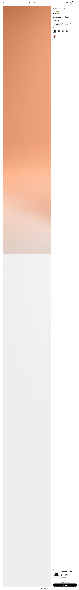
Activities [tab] (37, 3)
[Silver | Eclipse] (62, 31)
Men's (66, 24)
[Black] (55, 31)
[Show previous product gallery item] (4, 588)
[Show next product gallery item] (7, 588)
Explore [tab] (44, 3)
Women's (58, 24)
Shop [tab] (30, 3)
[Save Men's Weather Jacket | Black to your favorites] (76, 8)
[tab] (63, 2)
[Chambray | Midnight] (66, 31)
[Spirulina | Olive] (58, 31)
